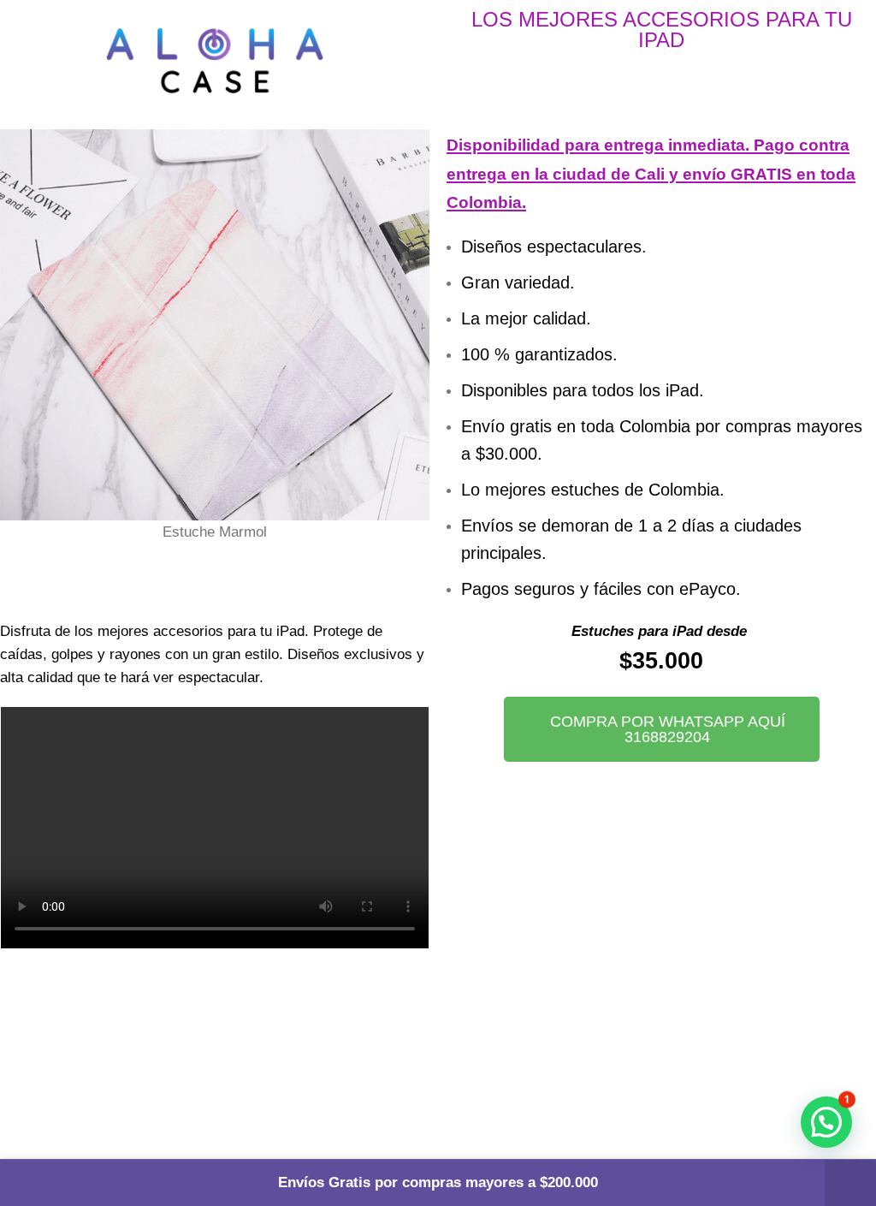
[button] (17, 353)
